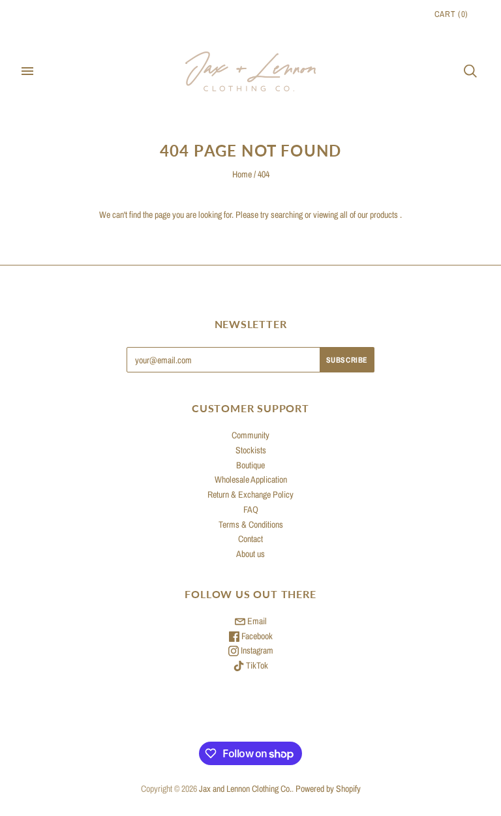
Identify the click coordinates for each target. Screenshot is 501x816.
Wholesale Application (251, 479)
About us (250, 554)
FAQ (250, 509)
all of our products (369, 214)
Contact (250, 539)
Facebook (256, 636)
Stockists (250, 450)
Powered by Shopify (328, 788)
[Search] (470, 71)
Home (242, 174)
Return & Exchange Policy (250, 494)
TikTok (256, 665)
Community (250, 435)
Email (256, 621)
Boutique (250, 465)
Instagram (256, 650)
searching (287, 214)
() (451, 14)
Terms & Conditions (251, 524)
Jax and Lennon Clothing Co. (245, 788)
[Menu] (27, 71)
